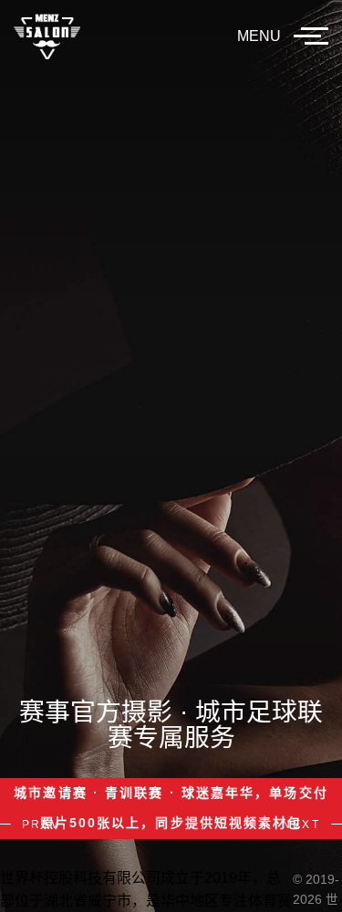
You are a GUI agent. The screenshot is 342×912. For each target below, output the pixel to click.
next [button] (301, 824)
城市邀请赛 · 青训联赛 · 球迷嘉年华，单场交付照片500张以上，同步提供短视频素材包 (171, 808)
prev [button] (41, 824)
